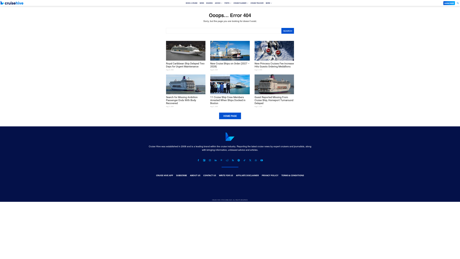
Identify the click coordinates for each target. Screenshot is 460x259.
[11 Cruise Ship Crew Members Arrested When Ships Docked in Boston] (230, 84)
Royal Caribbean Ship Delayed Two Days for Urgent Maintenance (185, 65)
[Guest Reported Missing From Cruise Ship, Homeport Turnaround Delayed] (274, 84)
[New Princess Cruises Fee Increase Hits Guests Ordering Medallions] (274, 51)
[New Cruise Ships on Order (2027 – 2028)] (230, 51)
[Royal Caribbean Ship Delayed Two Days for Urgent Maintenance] (185, 51)
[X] (250, 160)
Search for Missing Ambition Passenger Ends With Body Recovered (182, 100)
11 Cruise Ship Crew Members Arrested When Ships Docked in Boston (227, 100)
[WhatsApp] (256, 160)
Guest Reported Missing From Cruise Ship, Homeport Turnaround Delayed (274, 100)
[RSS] (233, 160)
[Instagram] (210, 160)
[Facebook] (198, 160)
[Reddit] (227, 160)
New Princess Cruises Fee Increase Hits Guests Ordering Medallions (274, 65)
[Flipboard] (204, 160)
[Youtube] (261, 160)
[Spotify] (238, 160)
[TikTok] (244, 160)
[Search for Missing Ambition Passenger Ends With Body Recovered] (185, 84)
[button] (457, 3)
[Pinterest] (221, 160)
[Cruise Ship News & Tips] (12, 3)
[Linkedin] (215, 160)
